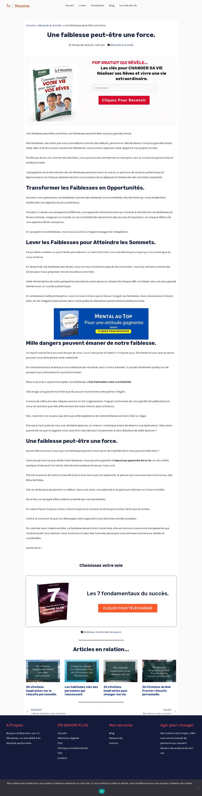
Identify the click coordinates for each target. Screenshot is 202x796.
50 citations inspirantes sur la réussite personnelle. (41, 690)
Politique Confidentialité (73, 748)
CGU (60, 743)
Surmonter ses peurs (108, 631)
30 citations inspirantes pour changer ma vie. (116, 690)
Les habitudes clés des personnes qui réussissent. (81, 690)
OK (101, 791)
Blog (111, 733)
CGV (60, 752)
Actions (113, 743)
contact (62, 758)
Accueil (62, 733)
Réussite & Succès (122, 44)
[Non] (198, 787)
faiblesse (89, 631)
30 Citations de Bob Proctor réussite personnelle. (156, 690)
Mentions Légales (68, 738)
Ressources (116, 738)
